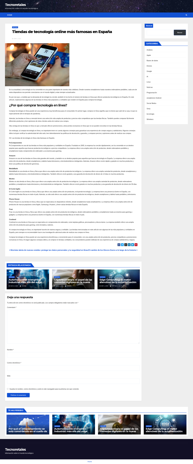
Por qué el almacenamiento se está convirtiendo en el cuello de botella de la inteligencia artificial (28, 432)
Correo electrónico (14, 363)
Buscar (149, 26)
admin (24, 286)
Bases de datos (152, 60)
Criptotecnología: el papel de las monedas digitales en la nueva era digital (73, 282)
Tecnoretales (15, 5)
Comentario (11, 307)
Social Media (151, 103)
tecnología (150, 114)
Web (8, 376)
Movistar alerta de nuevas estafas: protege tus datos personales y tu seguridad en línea (49, 250)
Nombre (10, 350)
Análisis (150, 50)
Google (149, 71)
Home (9, 15)
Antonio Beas (117, 286)
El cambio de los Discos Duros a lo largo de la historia (112, 250)
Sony (148, 109)
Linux (149, 82)
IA (147, 76)
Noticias (15, 27)
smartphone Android (154, 98)
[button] (186, 15)
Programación (152, 92)
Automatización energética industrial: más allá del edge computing (25, 282)
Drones (149, 66)
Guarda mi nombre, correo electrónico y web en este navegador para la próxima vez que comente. (44, 389)
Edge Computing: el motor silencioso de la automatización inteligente (118, 282)
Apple (149, 55)
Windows (150, 119)
